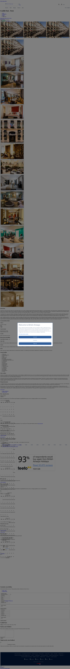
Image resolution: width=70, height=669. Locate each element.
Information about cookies (23, 334)
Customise (35, 340)
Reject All (35, 343)
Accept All (35, 337)
